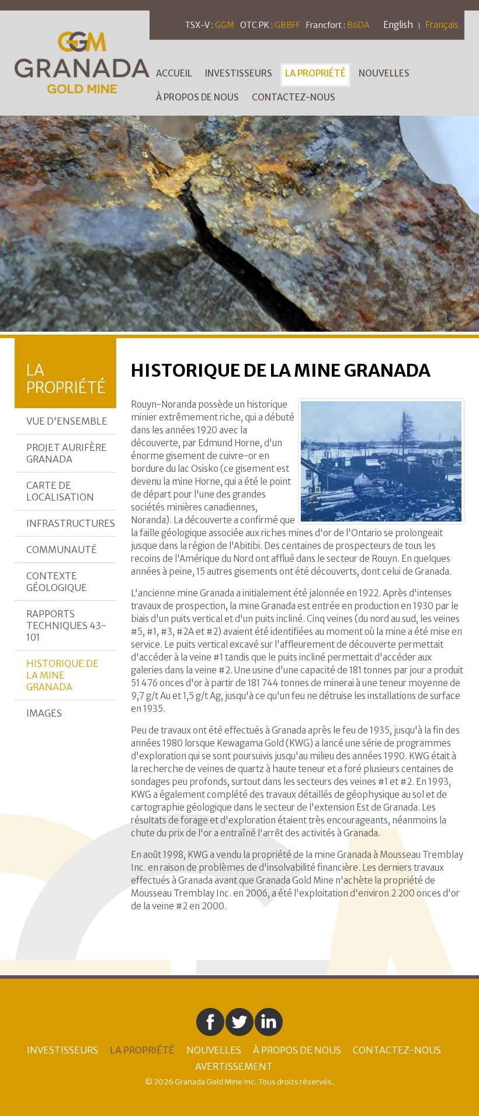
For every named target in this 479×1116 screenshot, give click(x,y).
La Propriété (315, 73)
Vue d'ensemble (66, 421)
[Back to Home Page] (82, 62)
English (398, 24)
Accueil (174, 73)
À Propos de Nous (197, 97)
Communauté (61, 549)
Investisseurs (238, 73)
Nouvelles (384, 73)
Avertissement (234, 1066)
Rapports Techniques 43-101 (66, 625)
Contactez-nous (293, 97)
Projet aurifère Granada (66, 453)
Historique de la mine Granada (62, 675)
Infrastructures (70, 523)
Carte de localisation (60, 491)
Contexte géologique (56, 581)
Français (442, 24)
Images (44, 713)
